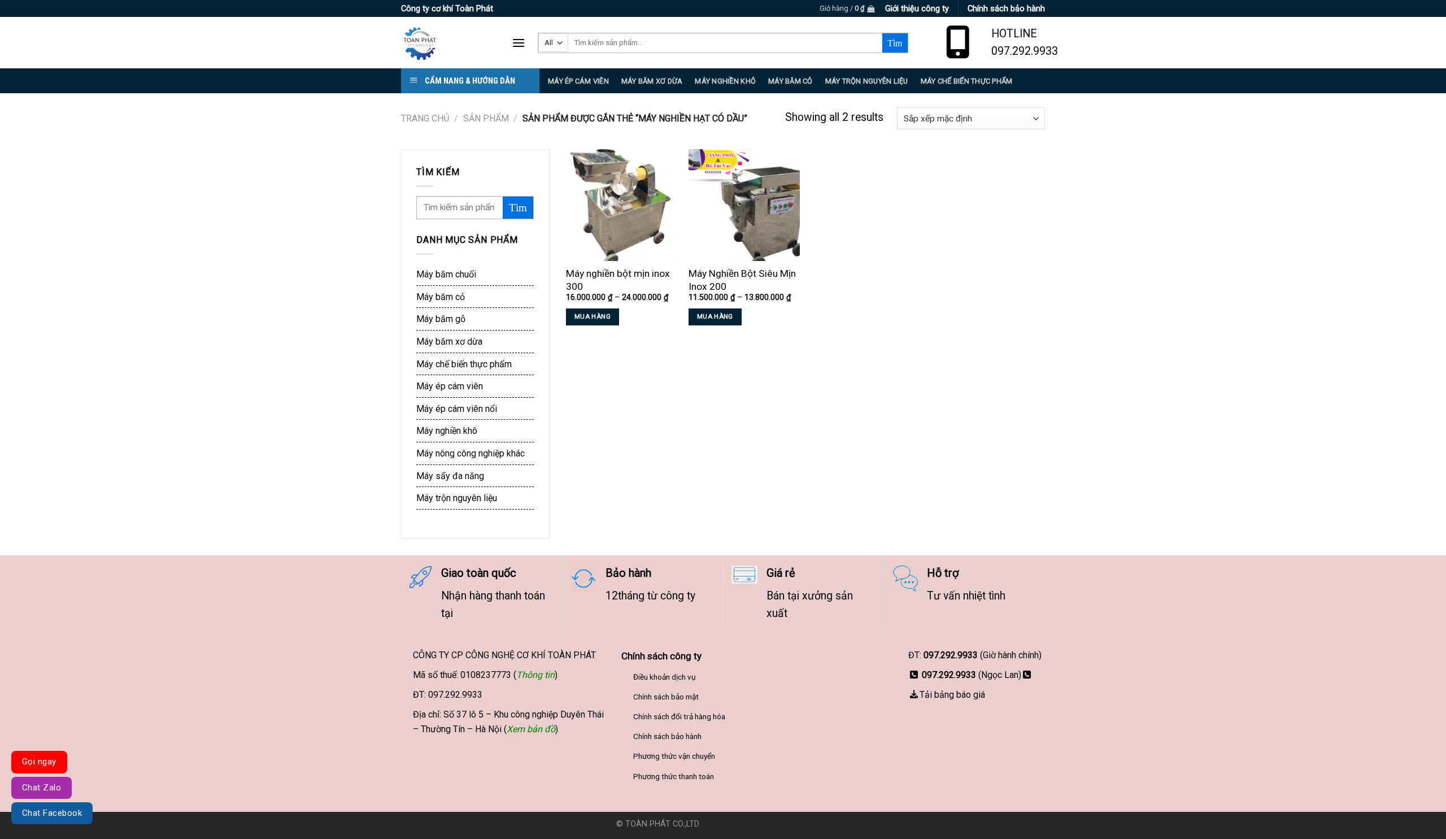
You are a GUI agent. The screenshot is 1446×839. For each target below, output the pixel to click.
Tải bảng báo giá (952, 694)
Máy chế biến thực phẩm (464, 364)
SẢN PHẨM (486, 118)
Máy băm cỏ (440, 297)
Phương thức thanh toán (673, 776)
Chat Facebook (52, 813)
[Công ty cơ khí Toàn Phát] (448, 42)
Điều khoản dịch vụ (664, 676)
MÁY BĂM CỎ (790, 81)
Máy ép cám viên (449, 386)
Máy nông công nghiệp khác (470, 453)
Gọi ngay (39, 762)
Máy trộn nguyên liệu (866, 81)
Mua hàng (592, 316)
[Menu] (518, 42)
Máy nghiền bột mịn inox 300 (618, 280)
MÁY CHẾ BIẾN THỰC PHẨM (967, 81)
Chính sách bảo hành (667, 736)
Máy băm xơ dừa (652, 81)
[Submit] (895, 43)
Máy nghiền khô (725, 81)
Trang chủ (425, 118)
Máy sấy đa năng (450, 476)
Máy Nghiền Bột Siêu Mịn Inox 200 (742, 280)
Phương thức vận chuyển (674, 755)
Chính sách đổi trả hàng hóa (679, 716)
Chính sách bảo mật (666, 696)
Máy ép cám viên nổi (456, 408)
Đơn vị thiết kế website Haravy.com (766, 824)
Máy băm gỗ (440, 319)
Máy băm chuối (446, 274)
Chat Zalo (41, 788)
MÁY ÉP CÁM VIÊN (578, 81)
